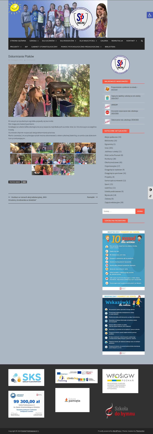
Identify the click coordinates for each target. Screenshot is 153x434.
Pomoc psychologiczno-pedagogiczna (80, 47)
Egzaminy (109, 144)
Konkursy (108, 159)
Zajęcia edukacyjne (112, 202)
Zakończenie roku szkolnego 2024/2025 (125, 120)
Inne (24, 182)
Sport (107, 184)
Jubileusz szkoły (111, 151)
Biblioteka (110, 47)
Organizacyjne (110, 166)
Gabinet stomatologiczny (44, 47)
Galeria (104, 41)
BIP (26, 47)
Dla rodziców (67, 41)
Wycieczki (109, 195)
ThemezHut (140, 431)
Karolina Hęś (31, 60)
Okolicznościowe (112, 162)
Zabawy (108, 198)
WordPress (117, 431)
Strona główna (18, 41)
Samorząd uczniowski (113, 180)
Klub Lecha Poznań (112, 155)
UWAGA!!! (114, 105)
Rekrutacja (117, 41)
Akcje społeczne (111, 137)
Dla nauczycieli (87, 41)
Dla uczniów (48, 41)
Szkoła (33, 41)
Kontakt (130, 41)
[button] (150, 15)
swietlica (108, 188)
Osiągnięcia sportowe (113, 173)
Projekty (14, 47)
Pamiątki (91, 197)
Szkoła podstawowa (113, 191)
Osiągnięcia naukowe (113, 169)
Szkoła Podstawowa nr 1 (30, 431)
